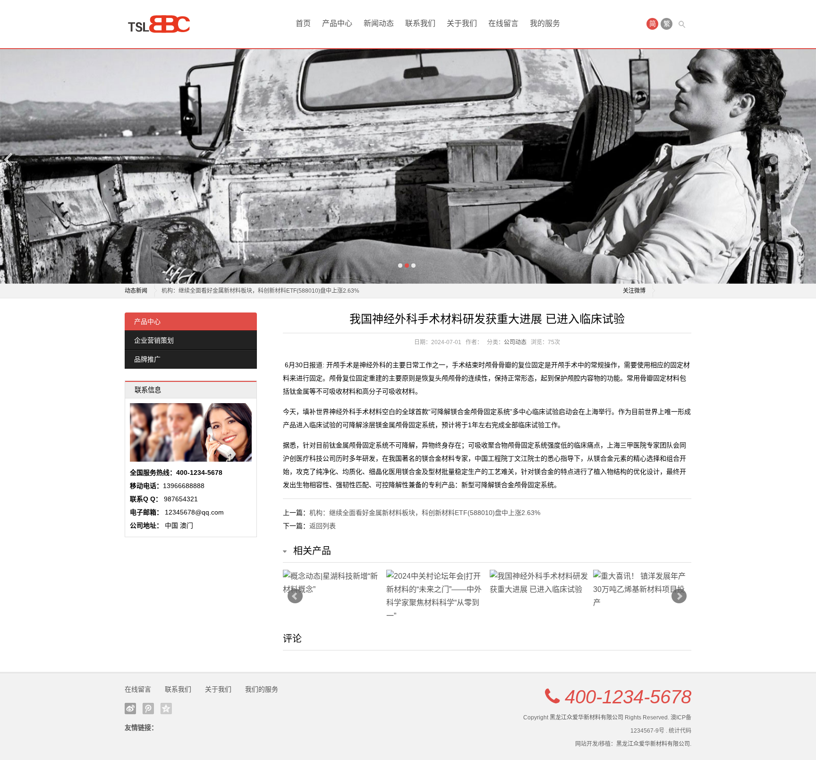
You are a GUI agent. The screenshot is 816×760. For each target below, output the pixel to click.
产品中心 (337, 23)
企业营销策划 (154, 340)
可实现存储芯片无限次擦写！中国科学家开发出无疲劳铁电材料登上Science (257, 290)
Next (807, 159)
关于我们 (462, 23)
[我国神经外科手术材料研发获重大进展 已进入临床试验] (539, 583)
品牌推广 (147, 359)
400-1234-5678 (628, 696)
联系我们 (420, 23)
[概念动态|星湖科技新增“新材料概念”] (332, 583)
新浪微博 (130, 708)
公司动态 (515, 342)
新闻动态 (379, 23)
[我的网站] (162, 24)
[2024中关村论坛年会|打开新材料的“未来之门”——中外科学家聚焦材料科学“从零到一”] (435, 596)
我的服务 (545, 23)
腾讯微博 (148, 708)
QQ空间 (166, 708)
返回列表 (322, 526)
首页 (303, 23)
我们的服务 (261, 689)
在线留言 (503, 23)
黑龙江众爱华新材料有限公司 (586, 717)
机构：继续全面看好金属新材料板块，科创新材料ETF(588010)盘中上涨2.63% (424, 512)
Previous (9, 159)
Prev (295, 596)
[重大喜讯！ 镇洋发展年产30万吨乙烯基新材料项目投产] (642, 589)
